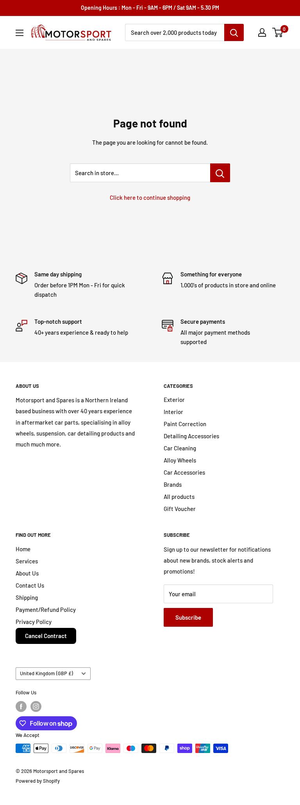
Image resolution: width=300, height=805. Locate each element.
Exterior (174, 399)
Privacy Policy (34, 621)
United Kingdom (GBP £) (46, 673)
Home (23, 548)
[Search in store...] (220, 172)
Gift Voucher (180, 508)
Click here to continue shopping (150, 197)
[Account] (262, 32)
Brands (173, 484)
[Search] (234, 32)
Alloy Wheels (180, 460)
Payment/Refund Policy (46, 609)
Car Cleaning (180, 448)
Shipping (27, 597)
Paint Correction (185, 423)
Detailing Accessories (191, 435)
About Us (27, 573)
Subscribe (188, 617)
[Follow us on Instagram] (35, 706)
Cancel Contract (46, 635)
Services (27, 561)
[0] (278, 32)
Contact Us (30, 585)
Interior (173, 411)
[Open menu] (19, 33)
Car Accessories (184, 472)
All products (179, 496)
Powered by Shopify (38, 781)
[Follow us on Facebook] (21, 706)
